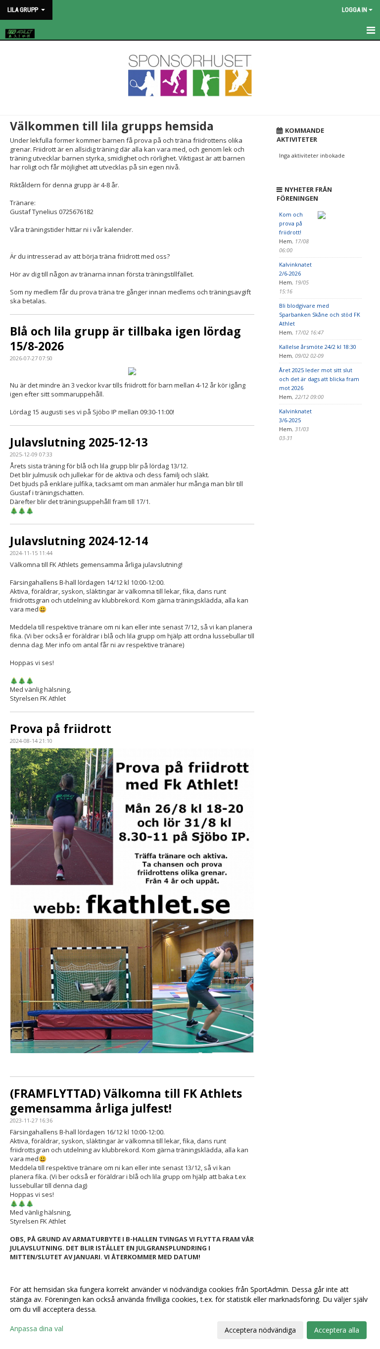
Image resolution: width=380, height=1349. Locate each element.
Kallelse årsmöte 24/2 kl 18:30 (317, 346)
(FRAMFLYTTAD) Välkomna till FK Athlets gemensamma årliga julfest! (126, 1100)
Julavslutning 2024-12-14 (79, 541)
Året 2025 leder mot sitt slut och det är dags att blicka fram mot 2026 (319, 379)
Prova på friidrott (60, 728)
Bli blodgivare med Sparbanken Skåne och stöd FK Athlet (319, 314)
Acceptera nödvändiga (260, 1330)
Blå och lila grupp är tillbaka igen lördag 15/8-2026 (125, 338)
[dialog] (190, 1309)
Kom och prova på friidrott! (291, 223)
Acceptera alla (336, 1330)
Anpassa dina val (36, 1328)
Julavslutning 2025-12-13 (79, 442)
